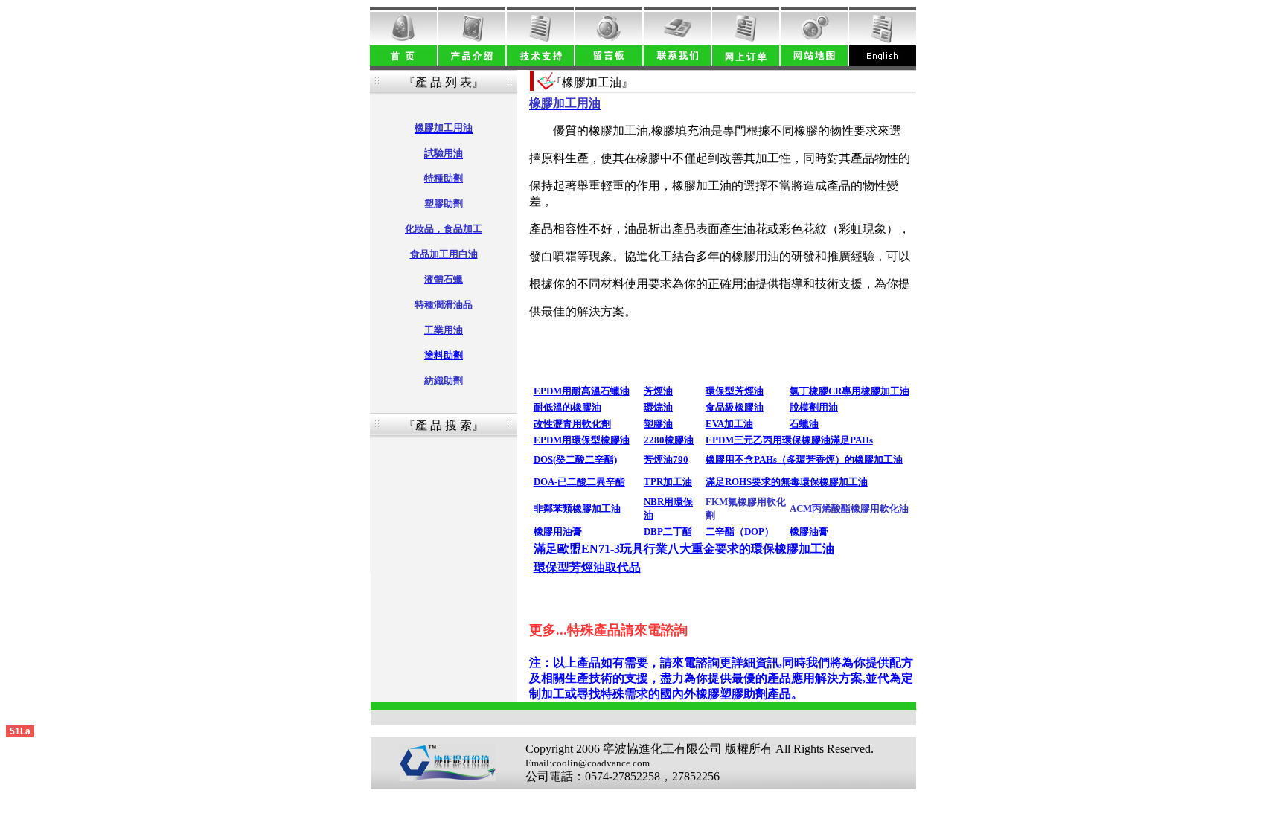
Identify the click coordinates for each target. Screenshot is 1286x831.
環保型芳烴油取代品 (587, 567)
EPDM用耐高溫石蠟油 (582, 391)
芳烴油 (658, 391)
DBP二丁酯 (668, 531)
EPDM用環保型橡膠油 (582, 440)
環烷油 (658, 407)
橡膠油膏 (809, 531)
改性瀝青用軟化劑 (572, 423)
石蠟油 (804, 423)
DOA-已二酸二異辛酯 (579, 481)
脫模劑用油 (814, 407)
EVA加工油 (729, 423)
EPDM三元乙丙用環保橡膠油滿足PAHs (789, 440)
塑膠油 (658, 423)
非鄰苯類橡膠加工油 (577, 508)
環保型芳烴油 (735, 391)
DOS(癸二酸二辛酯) (575, 459)
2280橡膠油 (669, 440)
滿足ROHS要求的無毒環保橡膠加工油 (787, 481)
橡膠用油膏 (558, 531)
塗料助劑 (443, 355)
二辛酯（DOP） (740, 531)
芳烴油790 (666, 459)
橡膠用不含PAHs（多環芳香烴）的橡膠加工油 (804, 459)
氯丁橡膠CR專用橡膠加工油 (849, 391)
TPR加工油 (668, 481)
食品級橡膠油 (735, 407)
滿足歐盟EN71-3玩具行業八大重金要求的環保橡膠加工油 (684, 548)
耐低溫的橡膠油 (567, 407)
